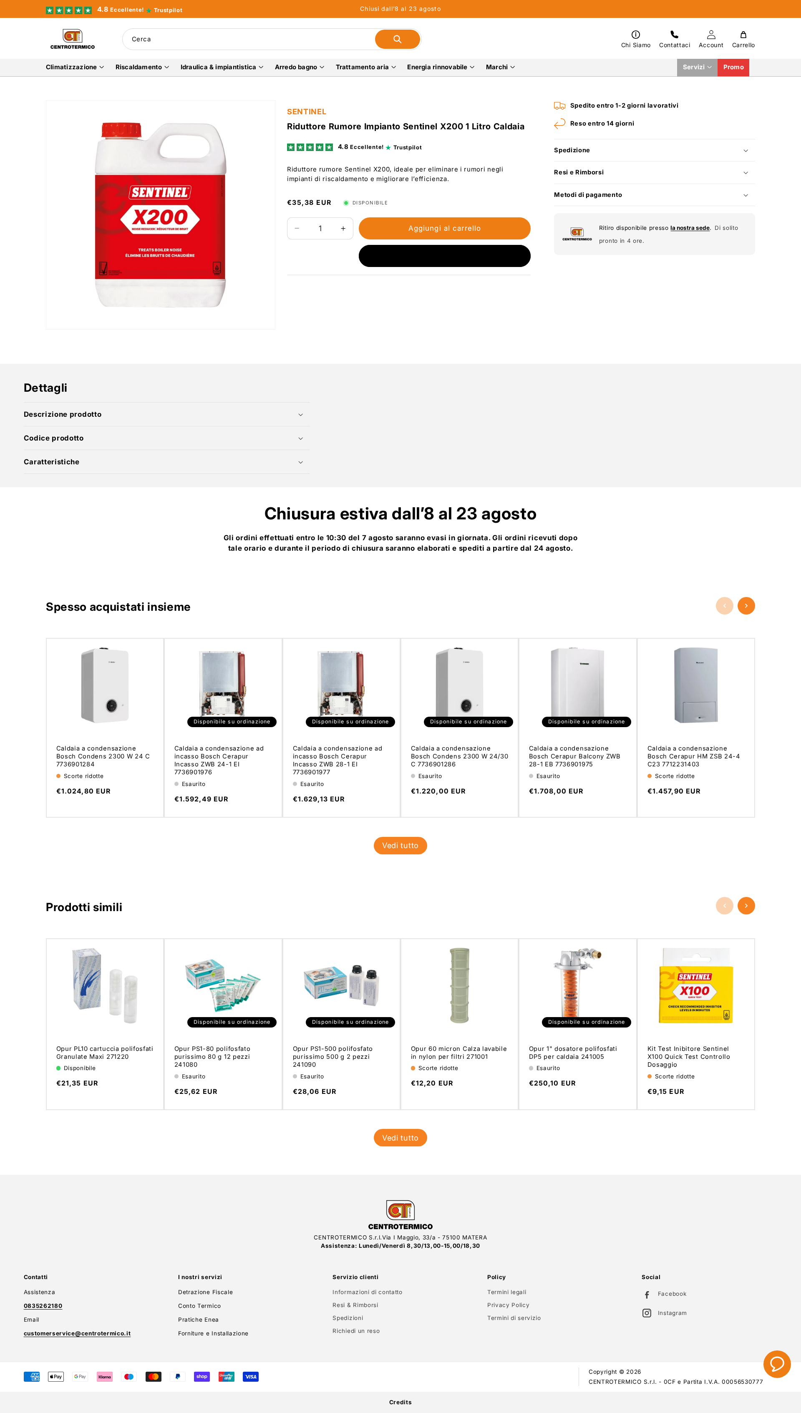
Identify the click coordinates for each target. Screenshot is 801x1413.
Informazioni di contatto (367, 1292)
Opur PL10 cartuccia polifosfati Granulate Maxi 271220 (105, 1052)
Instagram (672, 1313)
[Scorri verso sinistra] (724, 606)
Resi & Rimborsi (355, 1305)
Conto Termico (199, 1305)
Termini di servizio (514, 1318)
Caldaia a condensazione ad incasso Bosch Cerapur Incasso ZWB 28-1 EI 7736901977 (337, 760)
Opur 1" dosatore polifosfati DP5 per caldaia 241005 (573, 1052)
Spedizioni (347, 1318)
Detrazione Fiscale (205, 1292)
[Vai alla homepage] (400, 1215)
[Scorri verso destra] (746, 606)
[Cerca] (397, 39)
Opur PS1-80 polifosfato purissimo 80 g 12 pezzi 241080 (212, 1056)
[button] (75, 67)
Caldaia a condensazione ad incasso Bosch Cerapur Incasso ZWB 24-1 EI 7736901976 (219, 760)
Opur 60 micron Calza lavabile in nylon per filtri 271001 (459, 1052)
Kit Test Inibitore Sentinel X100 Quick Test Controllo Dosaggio (688, 1056)
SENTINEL (306, 111)
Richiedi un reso (356, 1330)
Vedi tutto (400, 845)
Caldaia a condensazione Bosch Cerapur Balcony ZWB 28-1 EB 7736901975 (575, 756)
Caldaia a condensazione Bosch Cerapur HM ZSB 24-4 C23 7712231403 (693, 756)
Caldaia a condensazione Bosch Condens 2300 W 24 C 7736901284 (103, 756)
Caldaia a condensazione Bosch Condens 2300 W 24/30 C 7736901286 (460, 756)
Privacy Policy (508, 1305)
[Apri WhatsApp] (777, 1364)
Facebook (672, 1293)
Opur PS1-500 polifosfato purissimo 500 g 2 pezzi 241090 (332, 1056)
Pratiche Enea (198, 1319)
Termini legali (506, 1292)
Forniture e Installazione (213, 1333)
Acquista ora (445, 256)
